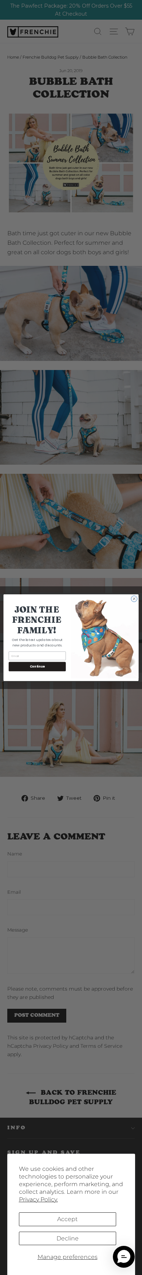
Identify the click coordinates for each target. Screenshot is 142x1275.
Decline (67, 1238)
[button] (124, 1257)
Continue (37, 666)
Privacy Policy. (38, 1199)
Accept (67, 1219)
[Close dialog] (134, 598)
